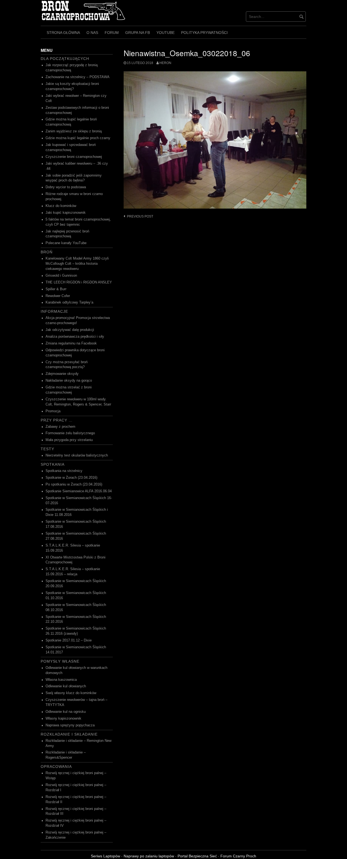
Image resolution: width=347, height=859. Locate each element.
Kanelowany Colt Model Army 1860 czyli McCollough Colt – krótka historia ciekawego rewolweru (77, 264)
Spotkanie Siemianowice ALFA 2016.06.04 (79, 491)
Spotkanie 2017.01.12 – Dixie (69, 640)
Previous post (140, 216)
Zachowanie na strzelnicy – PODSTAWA (78, 77)
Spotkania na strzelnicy (64, 471)
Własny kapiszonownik (63, 718)
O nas (92, 32)
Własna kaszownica (61, 680)
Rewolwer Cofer (58, 296)
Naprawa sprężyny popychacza (70, 725)
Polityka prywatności (204, 32)
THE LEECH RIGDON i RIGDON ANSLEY (79, 282)
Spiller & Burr (56, 289)
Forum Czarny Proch (238, 856)
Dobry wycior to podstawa (66, 187)
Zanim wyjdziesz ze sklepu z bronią (74, 131)
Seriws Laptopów (105, 856)
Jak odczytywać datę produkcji (70, 330)
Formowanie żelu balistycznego (70, 433)
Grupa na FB (137, 32)
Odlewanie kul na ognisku (66, 712)
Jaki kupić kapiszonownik (66, 213)
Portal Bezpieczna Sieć (197, 856)
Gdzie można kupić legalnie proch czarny (78, 138)
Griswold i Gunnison (61, 275)
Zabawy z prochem (60, 427)
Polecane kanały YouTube (66, 243)
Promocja (53, 411)
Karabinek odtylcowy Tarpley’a (69, 302)
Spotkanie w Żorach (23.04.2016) (71, 478)
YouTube (165, 32)
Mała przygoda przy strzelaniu (69, 440)
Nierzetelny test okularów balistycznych (77, 455)
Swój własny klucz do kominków (71, 693)
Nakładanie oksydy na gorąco (69, 380)
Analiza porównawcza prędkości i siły (75, 337)
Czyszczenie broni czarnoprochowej (74, 157)
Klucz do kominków (61, 206)
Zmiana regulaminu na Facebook (71, 343)
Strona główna (63, 32)
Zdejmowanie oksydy (62, 374)
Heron (165, 63)
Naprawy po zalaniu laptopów (149, 856)
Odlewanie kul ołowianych (66, 686)
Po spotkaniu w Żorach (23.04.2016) (74, 484)
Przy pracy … (57, 420)
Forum (112, 32)
